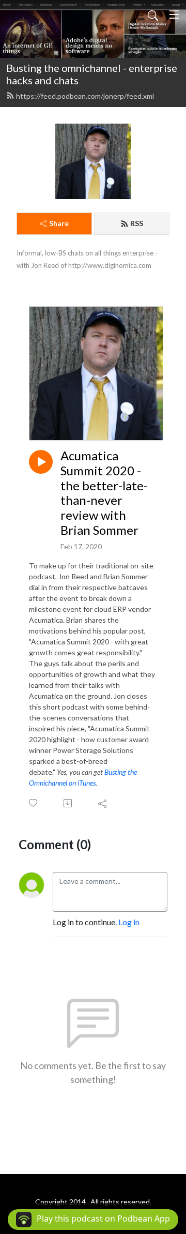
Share (59, 223)
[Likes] (34, 802)
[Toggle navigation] (174, 14)
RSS (136, 223)
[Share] (103, 803)
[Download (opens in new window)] (68, 803)
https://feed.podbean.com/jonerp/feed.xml (85, 96)
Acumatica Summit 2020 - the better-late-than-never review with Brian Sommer (104, 492)
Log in (129, 922)
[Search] (153, 14)
